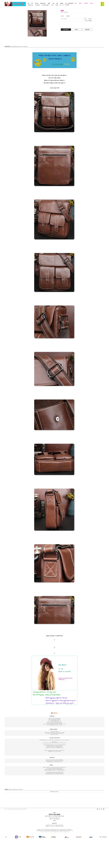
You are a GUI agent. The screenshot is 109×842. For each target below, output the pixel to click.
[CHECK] (48, 830)
